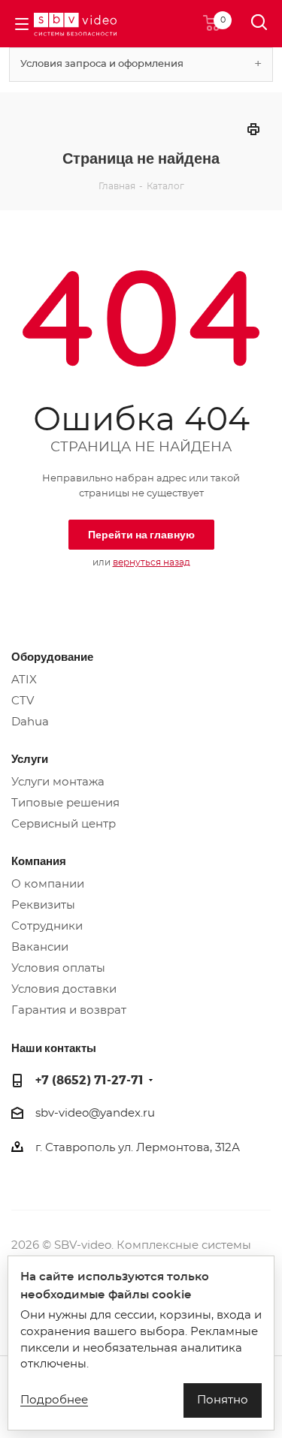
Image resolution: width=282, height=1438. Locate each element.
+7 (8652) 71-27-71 (89, 1079)
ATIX (24, 680)
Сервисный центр (63, 824)
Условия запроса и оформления (101, 64)
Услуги (29, 758)
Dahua (30, 722)
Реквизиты (43, 905)
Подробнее (54, 1400)
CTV (22, 701)
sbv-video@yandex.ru (95, 1113)
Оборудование (52, 656)
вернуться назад (151, 562)
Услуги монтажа (58, 782)
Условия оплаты (58, 968)
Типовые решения (65, 803)
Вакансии (39, 947)
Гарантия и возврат (68, 1010)
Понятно (222, 1400)
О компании (47, 884)
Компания (38, 860)
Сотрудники (47, 926)
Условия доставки (64, 989)
